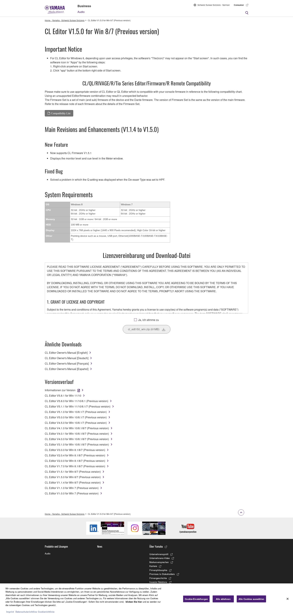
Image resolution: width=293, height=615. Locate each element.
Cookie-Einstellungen (196, 599)
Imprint (10, 611)
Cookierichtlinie (46, 611)
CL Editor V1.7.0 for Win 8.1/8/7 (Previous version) (75, 466)
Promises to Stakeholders (162, 574)
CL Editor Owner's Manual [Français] (67, 363)
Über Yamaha (156, 546)
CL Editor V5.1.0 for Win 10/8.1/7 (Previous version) (76, 412)
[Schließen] (287, 598)
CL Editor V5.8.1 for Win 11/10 (63, 395)
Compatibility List (60, 113)
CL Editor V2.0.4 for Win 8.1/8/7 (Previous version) (75, 455)
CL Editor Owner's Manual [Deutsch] (66, 358)
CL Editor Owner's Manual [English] (66, 353)
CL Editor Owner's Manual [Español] (66, 369)
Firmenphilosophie (158, 570)
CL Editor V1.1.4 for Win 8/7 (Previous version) (73, 482)
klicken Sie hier (134, 601)
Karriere (153, 566)
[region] (146, 599)
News (99, 546)
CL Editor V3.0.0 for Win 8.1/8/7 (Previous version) (75, 450)
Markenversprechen (159, 562)
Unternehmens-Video (159, 558)
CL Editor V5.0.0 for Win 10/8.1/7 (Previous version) (76, 417)
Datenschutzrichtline (26, 611)
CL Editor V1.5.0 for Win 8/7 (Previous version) (73, 477)
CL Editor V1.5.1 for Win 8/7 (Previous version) (73, 472)
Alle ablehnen (223, 599)
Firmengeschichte (158, 578)
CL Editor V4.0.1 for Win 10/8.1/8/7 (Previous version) (77, 434)
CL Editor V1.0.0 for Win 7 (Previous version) (72, 493)
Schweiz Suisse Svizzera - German (214, 4)
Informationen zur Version (60, 390)
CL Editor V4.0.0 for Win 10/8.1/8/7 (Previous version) (77, 439)
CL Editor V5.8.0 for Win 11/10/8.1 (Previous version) (76, 401)
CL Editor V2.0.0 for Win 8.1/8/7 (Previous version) (75, 461)
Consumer (239, 4)
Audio (81, 12)
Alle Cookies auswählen (251, 599)
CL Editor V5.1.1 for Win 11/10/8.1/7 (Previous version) (77, 406)
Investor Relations (158, 582)
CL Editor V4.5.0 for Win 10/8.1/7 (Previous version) (76, 423)
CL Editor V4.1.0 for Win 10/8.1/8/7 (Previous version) (77, 428)
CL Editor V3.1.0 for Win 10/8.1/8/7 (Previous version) (77, 444)
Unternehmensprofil (158, 554)
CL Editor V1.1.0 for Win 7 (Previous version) (72, 488)
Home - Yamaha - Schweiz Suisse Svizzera (64, 20)
